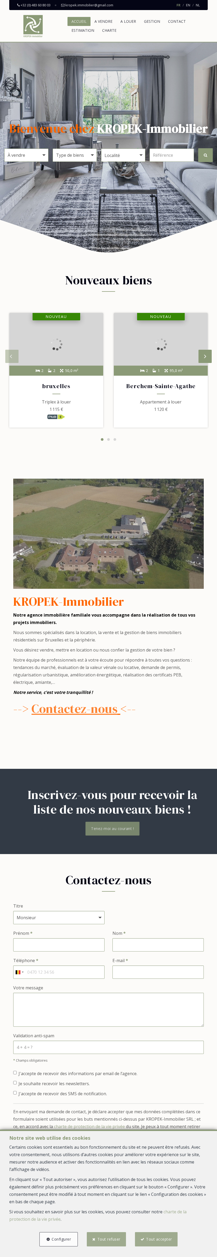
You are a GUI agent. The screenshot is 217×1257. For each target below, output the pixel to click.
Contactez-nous (74, 708)
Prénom (23, 933)
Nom (119, 933)
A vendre (103, 21)
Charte (109, 30)
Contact (177, 21)
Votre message (28, 988)
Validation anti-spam (33, 1036)
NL (198, 5)
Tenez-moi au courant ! (112, 828)
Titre (18, 906)
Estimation (82, 30)
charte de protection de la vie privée (89, 1126)
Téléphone (25, 960)
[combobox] (19, 972)
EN (188, 5)
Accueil (79, 21)
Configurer (61, 1239)
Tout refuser (108, 1239)
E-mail (120, 960)
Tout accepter (159, 1239)
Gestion (152, 21)
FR (178, 5)
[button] (123, 155)
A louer (128, 21)
